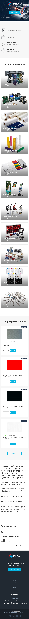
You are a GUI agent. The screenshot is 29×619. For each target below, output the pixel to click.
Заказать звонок (14, 569)
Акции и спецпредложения (13, 35)
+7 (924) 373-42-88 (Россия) (14, 9)
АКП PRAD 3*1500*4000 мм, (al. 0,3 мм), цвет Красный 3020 (14, 376)
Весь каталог (14, 453)
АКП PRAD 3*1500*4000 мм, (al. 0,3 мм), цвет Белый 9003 (14, 438)
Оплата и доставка (14, 585)
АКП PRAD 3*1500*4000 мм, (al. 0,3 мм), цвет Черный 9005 (14, 407)
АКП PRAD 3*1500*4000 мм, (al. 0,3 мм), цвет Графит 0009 (14, 344)
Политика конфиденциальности (11, 612)
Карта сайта (21, 612)
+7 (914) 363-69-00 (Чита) (14, 565)
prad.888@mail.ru (15, 598)
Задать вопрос (14, 12)
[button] (12, 19)
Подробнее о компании (7, 514)
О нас (14, 580)
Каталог (14, 582)
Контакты (14, 587)
